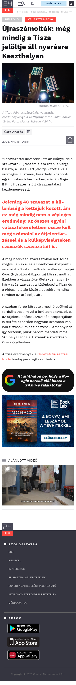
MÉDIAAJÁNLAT (18, 602)
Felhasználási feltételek (27, 577)
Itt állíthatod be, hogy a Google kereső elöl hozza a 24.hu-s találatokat (43, 380)
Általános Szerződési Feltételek (32, 594)
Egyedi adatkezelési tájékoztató (32, 585)
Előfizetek (53, 3)
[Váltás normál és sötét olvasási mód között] (32, 3)
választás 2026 (40, 19)
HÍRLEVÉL (14, 560)
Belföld (12, 19)
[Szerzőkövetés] (29, 132)
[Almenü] (21, 3)
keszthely (40, 11)
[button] (71, 11)
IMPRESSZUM (16, 568)
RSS (11, 551)
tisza (55, 11)
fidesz (23, 11)
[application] (38, 485)
